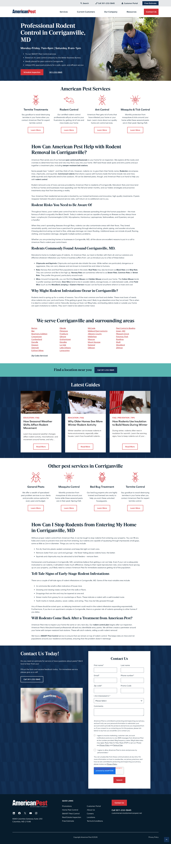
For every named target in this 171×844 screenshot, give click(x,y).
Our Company (110, 12)
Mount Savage (94, 342)
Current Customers (86, 12)
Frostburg (64, 334)
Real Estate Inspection (71, 817)
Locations (91, 817)
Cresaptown (36, 336)
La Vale (63, 345)
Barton (34, 328)
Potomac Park (122, 336)
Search (86, 3)
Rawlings (120, 339)
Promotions (67, 806)
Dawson (34, 345)
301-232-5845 (123, 810)
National (91, 345)
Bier (33, 331)
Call (114, 810)
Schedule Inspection (32, 72)
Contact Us (151, 12)
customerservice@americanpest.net (127, 813)
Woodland (120, 345)
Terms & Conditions (95, 821)
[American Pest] (24, 11)
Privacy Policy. (112, 764)
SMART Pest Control (70, 813)
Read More (41, 447)
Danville (34, 342)
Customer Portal (131, 3)
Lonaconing (65, 350)
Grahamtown (65, 339)
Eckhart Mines (37, 350)
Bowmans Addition (39, 334)
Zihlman (119, 348)
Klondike (63, 342)
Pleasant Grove (122, 334)
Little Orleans (65, 348)
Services (64, 12)
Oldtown (91, 348)
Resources (131, 12)
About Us (91, 810)
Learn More (36, 130)
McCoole (91, 328)
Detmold (35, 348)
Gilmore (63, 336)
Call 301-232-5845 (106, 3)
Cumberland (36, 339)
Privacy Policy (104, 745)
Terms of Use (118, 745)
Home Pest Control (70, 810)
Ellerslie (63, 328)
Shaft (118, 342)
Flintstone (64, 331)
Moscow (91, 339)
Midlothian (92, 336)
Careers (90, 813)
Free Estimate (150, 3)
